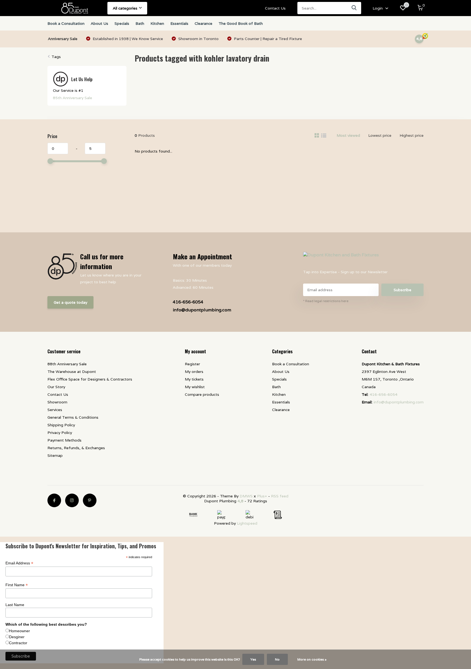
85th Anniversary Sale (72, 97)
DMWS (246, 496)
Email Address (19, 563)
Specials (121, 23)
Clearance (203, 23)
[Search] (354, 8)
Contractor (18, 643)
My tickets (194, 379)
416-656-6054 (188, 302)
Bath (139, 23)
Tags (56, 56)
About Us (99, 23)
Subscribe (402, 289)
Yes (253, 659)
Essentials (179, 23)
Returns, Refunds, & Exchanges (76, 447)
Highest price (412, 135)
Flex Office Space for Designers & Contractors (89, 379)
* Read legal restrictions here (325, 301)
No (277, 659)
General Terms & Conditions (72, 417)
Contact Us (275, 8)
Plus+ (262, 496)
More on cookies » (312, 659)
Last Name (14, 605)
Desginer (17, 637)
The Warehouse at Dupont (71, 371)
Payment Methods (64, 440)
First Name (16, 585)
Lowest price (379, 135)
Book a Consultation (65, 23)
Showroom (57, 402)
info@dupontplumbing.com (202, 310)
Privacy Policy (59, 432)
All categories (125, 8)
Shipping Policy (61, 424)
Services (54, 409)
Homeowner (19, 631)
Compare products (202, 394)
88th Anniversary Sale (67, 363)
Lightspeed (247, 523)
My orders (194, 371)
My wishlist (195, 386)
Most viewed (348, 135)
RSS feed (279, 496)
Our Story (56, 386)
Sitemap (55, 455)
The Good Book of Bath (241, 23)
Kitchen (157, 23)
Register (192, 363)
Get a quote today (70, 302)
